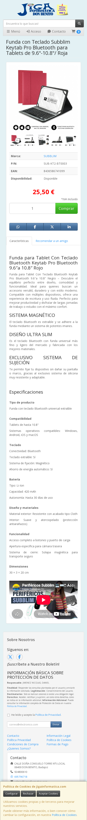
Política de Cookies (64, 815)
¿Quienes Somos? (19, 748)
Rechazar (28, 793)
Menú (15, 31)
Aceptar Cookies (48, 793)
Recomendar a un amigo (52, 241)
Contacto (58, 31)
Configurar (11, 793)
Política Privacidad (19, 740)
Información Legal (58, 736)
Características (19, 241)
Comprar (66, 208)
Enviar (56, 724)
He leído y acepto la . (36, 715)
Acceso (35, 31)
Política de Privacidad (17, 706)
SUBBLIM (50, 156)
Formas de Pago (57, 744)
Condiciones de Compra (22, 744)
